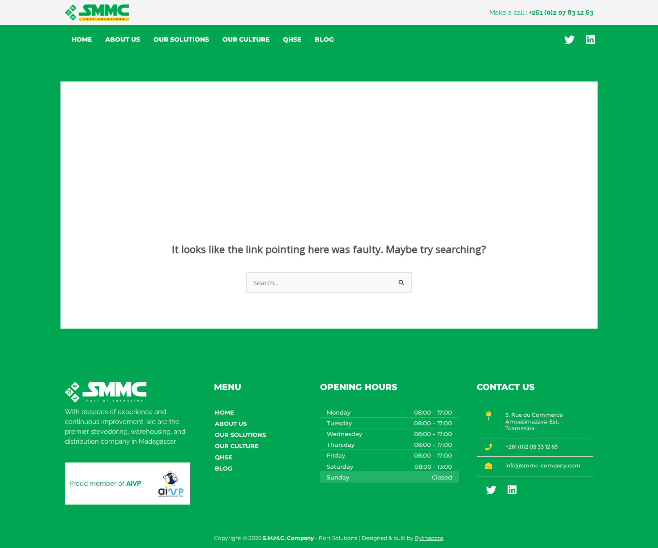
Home (82, 39)
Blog (324, 39)
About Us (122, 39)
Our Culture (245, 39)
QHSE (292, 39)
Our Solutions (181, 39)
